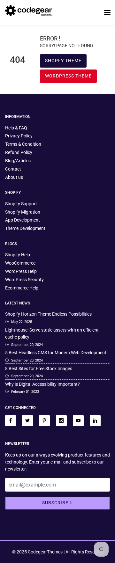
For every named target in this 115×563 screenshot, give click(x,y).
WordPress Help (21, 271)
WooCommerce (20, 263)
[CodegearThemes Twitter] (27, 420)
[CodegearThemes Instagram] (61, 420)
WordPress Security (24, 279)
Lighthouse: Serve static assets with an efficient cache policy (52, 333)
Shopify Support (21, 203)
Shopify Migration (22, 212)
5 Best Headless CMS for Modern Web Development (55, 352)
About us (14, 177)
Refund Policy (18, 152)
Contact (13, 169)
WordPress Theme (68, 75)
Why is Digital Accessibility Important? (42, 384)
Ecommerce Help (21, 287)
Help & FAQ (16, 127)
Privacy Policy (19, 135)
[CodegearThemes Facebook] (10, 420)
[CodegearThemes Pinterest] (44, 420)
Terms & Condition (23, 144)
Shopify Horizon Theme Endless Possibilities (48, 314)
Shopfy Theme (63, 60)
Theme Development (25, 228)
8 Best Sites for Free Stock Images (38, 368)
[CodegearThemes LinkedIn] (95, 420)
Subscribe (55, 502)
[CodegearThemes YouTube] (78, 420)
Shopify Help (17, 254)
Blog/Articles (18, 160)
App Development (22, 220)
